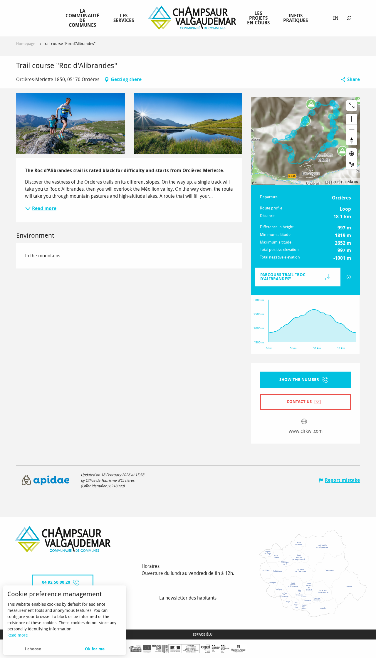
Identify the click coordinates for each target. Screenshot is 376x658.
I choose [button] (33, 649)
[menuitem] (83, 18)
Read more (17, 635)
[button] (349, 18)
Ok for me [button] (95, 649)
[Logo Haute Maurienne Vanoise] (63, 539)
